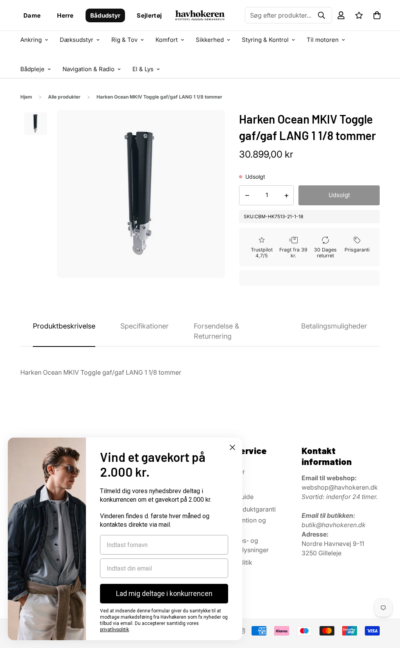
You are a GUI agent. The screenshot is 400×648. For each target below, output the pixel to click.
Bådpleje (32, 69)
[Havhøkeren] (200, 15)
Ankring (31, 39)
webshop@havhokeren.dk (340, 487)
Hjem (26, 97)
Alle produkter (64, 97)
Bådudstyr (105, 15)
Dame (32, 15)
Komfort (166, 39)
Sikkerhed (210, 39)
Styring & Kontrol (265, 39)
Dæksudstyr (76, 39)
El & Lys (143, 69)
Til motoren (323, 39)
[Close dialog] (232, 447)
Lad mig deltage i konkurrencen (164, 593)
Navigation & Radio (88, 69)
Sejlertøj (149, 15)
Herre (65, 15)
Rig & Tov (124, 39)
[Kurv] (377, 15)
